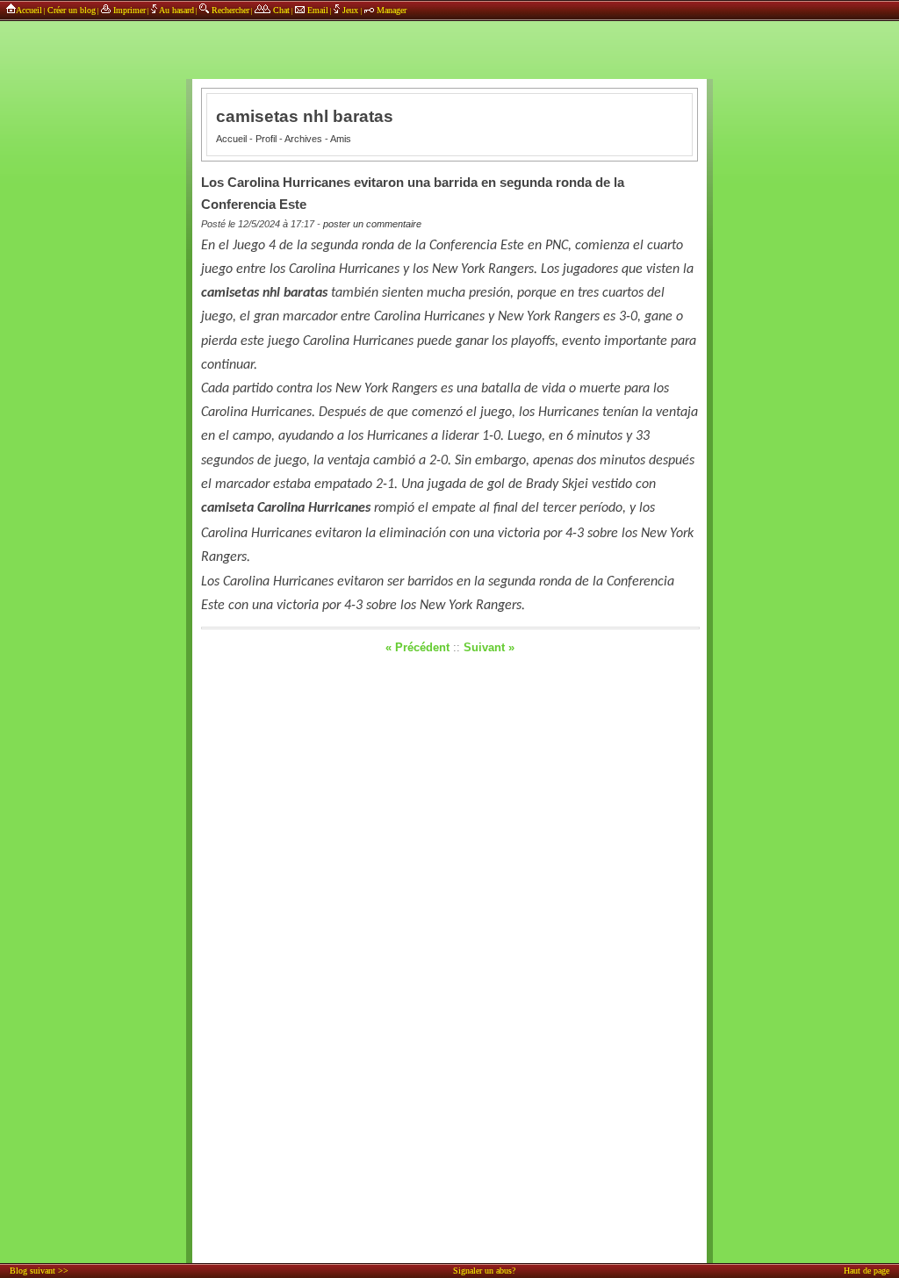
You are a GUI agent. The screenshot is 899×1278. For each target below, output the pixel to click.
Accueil (29, 10)
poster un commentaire (372, 224)
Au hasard (175, 10)
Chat (280, 10)
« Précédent (417, 647)
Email (316, 10)
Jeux (350, 10)
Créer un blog (71, 10)
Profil (266, 138)
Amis (340, 138)
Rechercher (229, 10)
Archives (303, 138)
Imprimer (128, 10)
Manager (390, 10)
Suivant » (489, 647)
